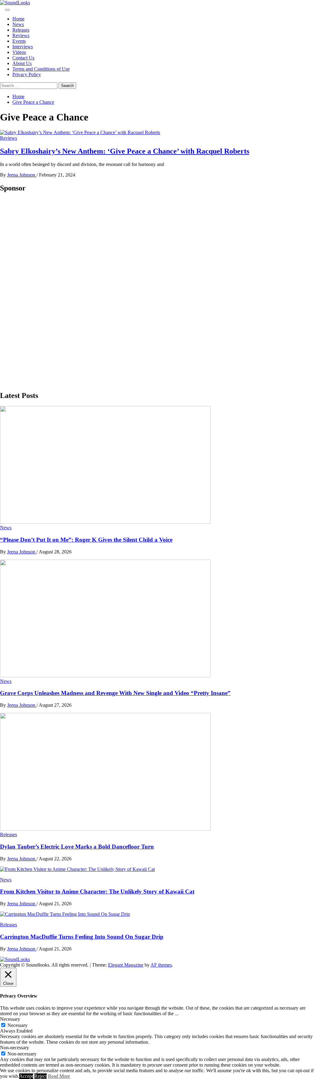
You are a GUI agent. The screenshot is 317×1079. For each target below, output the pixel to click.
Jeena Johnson (22, 174)
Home (18, 18)
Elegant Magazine (125, 965)
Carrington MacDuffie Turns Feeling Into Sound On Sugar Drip (81, 936)
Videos (19, 52)
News (18, 24)
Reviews (20, 35)
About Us (22, 63)
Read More (59, 1076)
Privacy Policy (26, 74)
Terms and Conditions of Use (41, 69)
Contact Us (23, 57)
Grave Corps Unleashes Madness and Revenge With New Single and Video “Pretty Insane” (115, 693)
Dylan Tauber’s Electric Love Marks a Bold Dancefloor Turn (77, 846)
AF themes (161, 965)
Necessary (17, 1025)
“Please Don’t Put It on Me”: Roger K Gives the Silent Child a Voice (86, 539)
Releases (20, 30)
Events (19, 41)
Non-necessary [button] (14, 1047)
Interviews (22, 46)
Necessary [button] (10, 1019)
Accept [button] (26, 1076)
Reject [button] (40, 1076)
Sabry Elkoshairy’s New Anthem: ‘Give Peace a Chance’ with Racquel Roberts (124, 151)
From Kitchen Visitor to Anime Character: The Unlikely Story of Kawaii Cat (97, 891)
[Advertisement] (46, 291)
